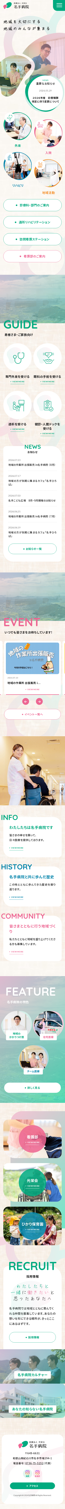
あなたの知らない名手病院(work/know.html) (32, 1401)
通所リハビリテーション (34, 222)
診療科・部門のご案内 (34, 205)
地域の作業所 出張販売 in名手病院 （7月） (32, 516)
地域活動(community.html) (48, 177)
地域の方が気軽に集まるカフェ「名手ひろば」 (32, 482)
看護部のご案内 (34, 256)
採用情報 (33, 1337)
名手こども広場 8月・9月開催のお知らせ (32, 500)
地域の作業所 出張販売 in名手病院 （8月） (32, 464)
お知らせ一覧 (34, 549)
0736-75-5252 (34, 1463)
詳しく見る (33, 1088)
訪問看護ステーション (34, 239)
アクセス (33, 1485)
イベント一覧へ (33, 714)
